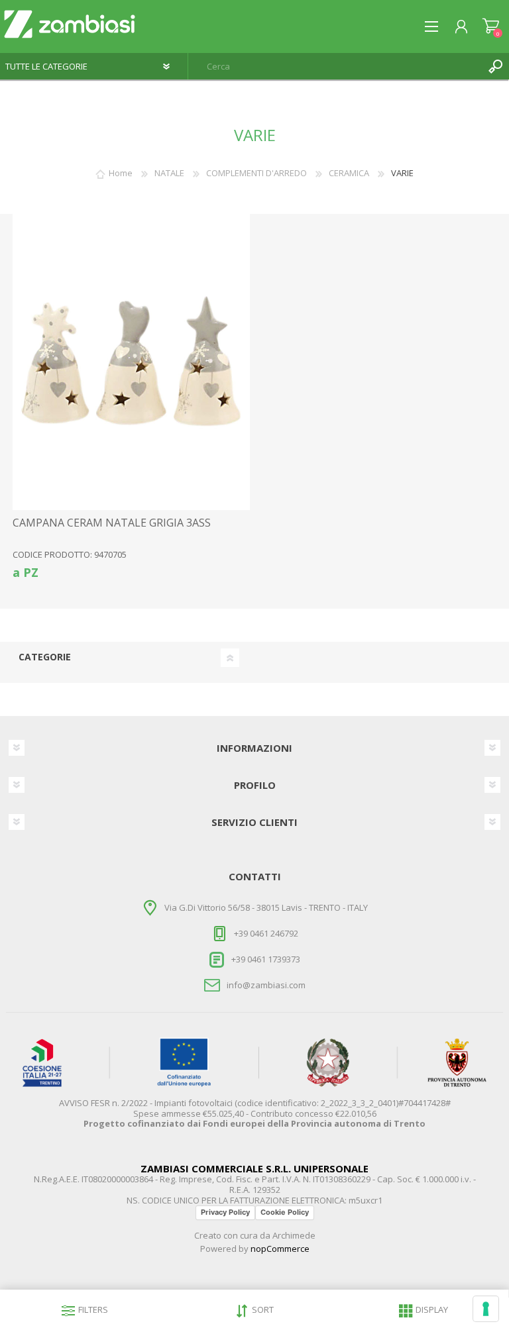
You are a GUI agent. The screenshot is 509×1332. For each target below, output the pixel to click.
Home (121, 173)
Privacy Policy (225, 1212)
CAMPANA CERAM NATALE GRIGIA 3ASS (112, 523)
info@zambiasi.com (266, 985)
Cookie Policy (284, 1212)
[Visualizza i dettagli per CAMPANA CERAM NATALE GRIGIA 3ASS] (131, 362)
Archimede (293, 1235)
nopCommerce (280, 1249)
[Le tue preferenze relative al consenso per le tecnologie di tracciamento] (485, 1308)
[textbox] (335, 66)
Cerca (495, 66)
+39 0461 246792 (266, 933)
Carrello (491, 26)
